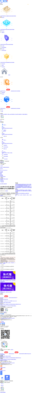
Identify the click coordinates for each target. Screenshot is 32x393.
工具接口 (11, 152)
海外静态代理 (6, 299)
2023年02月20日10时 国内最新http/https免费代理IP (22, 193)
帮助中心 (1, 304)
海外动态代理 (2, 299)
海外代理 (11, 128)
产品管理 (1, 29)
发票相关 (9, 302)
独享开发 (8, 143)
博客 (3, 183)
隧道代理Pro (2, 297)
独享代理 (8, 128)
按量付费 (3, 32)
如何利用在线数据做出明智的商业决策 (20, 184)
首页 (1, 183)
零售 (2, 111)
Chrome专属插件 (2, 354)
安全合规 (4, 359)
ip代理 (6, 262)
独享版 (3, 65)
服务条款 (14, 304)
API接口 (4, 304)
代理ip (4, 262)
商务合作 (9, 359)
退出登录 (4, 176)
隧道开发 (3, 143)
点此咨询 (12, 349)
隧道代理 (3, 128)
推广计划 (7, 359)
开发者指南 (7, 304)
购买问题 (3, 134)
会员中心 (1, 176)
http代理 (9, 262)
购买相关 (1, 302)
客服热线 (4, 392)
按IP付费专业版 (4, 50)
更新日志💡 (5, 136)
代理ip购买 (12, 262)
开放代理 (4, 263)
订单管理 (1, 179)
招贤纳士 (15, 359)
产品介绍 (3, 127)
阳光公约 (19, 304)
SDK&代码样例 (6, 156)
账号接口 (3, 152)
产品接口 (8, 152)
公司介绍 (1, 359)
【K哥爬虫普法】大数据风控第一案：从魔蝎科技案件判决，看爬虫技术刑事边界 (23, 191)
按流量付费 (3, 92)
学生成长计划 (29, 353)
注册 (2, 175)
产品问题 (6, 134)
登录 (1, 175)
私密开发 (6, 143)
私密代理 (6, 128)
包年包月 (3, 17)
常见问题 (3, 133)
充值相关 (7, 302)
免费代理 (5, 183)
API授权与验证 (6, 154)
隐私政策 (17, 304)
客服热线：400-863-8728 (3, 360)
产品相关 (4, 302)
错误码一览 (5, 148)
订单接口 (6, 152)
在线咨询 (1, 392)
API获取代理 (5, 145)
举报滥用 (12, 359)
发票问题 (11, 134)
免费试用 (1, 195)
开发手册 (3, 142)
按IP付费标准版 (4, 47)
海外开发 (11, 143)
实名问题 (8, 134)
